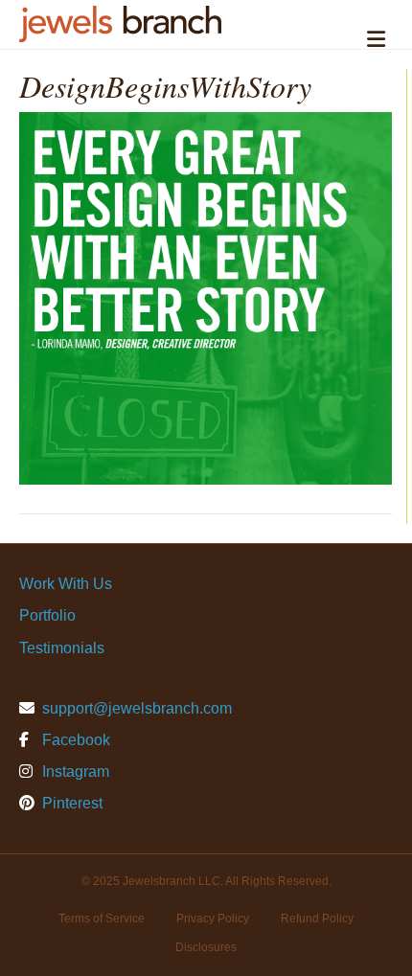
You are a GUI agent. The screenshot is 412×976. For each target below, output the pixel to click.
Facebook (74, 740)
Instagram (73, 771)
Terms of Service (101, 918)
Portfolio (47, 615)
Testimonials (61, 648)
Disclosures (206, 947)
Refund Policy (317, 918)
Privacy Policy (212, 918)
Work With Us (65, 584)
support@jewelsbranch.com (137, 708)
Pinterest (70, 803)
